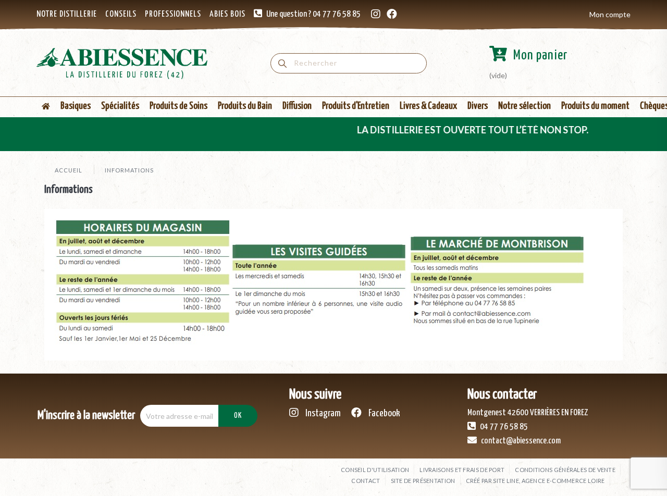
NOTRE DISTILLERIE (66, 14)
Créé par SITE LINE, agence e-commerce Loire (535, 480)
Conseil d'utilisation (375, 469)
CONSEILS (121, 14)
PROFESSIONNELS (173, 14)
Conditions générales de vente (565, 469)
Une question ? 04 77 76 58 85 (313, 14)
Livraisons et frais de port (461, 469)
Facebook (383, 413)
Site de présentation (423, 480)
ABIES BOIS (227, 14)
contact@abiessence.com (520, 441)
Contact (365, 480)
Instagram (322, 413)
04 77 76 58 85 (503, 427)
